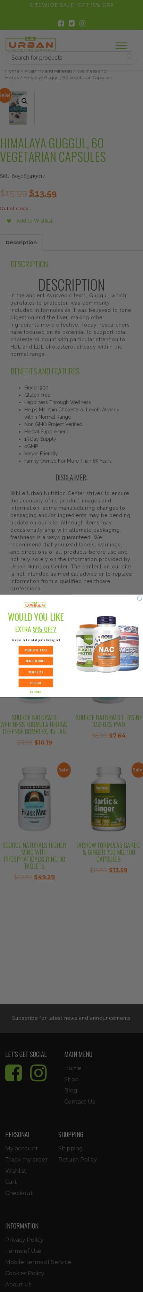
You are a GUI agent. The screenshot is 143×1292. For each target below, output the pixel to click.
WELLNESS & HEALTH (36, 650)
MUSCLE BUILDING (35, 661)
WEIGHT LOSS (35, 672)
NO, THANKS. (35, 692)
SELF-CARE (35, 683)
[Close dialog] (139, 598)
